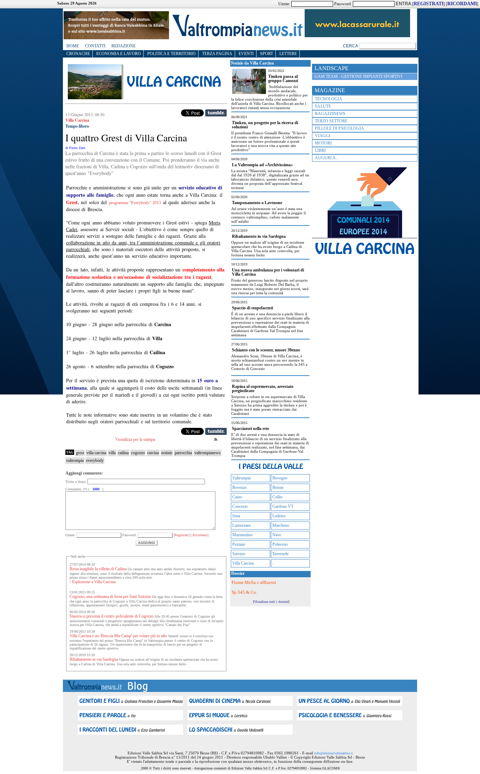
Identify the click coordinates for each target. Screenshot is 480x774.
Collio (277, 496)
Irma (236, 515)
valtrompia (75, 460)
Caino (237, 496)
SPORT (266, 53)
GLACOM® (331, 768)
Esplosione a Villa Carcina (94, 581)
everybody (95, 460)
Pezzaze (238, 544)
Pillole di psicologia (339, 128)
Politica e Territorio (171, 53)
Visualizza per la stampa (135, 439)
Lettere (288, 53)
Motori (323, 143)
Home (72, 45)
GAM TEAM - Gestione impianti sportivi (358, 76)
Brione (278, 487)
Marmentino (242, 534)
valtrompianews (207, 452)
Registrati (181, 535)
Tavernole (280, 553)
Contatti (95, 45)
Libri (320, 150)
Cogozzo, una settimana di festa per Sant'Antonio (110, 596)
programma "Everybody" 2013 (135, 202)
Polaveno (280, 544)
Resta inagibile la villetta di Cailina (98, 568)
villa (112, 452)
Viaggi (322, 135)
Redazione (123, 45)
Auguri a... (327, 157)
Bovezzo (239, 487)
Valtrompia (241, 478)
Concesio (240, 506)
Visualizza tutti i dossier (271, 602)
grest (80, 452)
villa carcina (96, 452)
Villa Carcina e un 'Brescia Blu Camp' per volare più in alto (118, 635)
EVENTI (246, 53)
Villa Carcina (243, 563)
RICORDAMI (462, 3)
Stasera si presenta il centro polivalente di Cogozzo (112, 616)
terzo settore (331, 121)
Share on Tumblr (216, 112)
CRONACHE (78, 53)
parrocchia (183, 452)
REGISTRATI (428, 3)
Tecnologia (328, 98)
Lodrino (279, 515)
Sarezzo (238, 553)
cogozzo (138, 452)
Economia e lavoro (118, 53)
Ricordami (199, 535)
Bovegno (279, 478)
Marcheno (280, 525)
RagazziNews (330, 113)
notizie (166, 452)
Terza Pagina (217, 53)
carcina (153, 452)
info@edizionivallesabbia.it (333, 753)
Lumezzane (241, 525)
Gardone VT (282, 506)
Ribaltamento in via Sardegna (94, 659)
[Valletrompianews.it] (237, 36)
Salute (323, 106)
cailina (123, 452)
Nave (276, 534)
